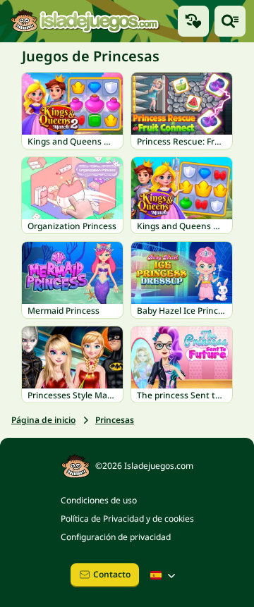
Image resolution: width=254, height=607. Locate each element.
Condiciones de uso (99, 500)
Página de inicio (43, 420)
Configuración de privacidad (116, 537)
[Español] (164, 575)
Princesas (114, 420)
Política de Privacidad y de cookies (127, 519)
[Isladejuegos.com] (84, 21)
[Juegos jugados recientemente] (193, 21)
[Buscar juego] (230, 21)
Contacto (112, 574)
